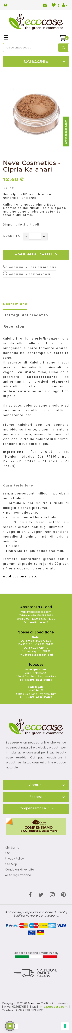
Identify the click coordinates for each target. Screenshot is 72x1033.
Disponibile (12, 224)
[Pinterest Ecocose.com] (63, 894)
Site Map (11, 864)
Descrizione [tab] (15, 304)
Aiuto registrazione (18, 875)
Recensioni (15, 326)
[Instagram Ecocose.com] (52, 894)
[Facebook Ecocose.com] (30, 894)
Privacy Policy (14, 859)
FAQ (8, 853)
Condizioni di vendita (19, 870)
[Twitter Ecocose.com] (41, 894)
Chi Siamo (12, 848)
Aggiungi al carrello (36, 254)
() (57, 5)
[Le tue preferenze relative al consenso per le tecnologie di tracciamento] (65, 1026)
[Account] (65, 5)
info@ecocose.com (54, 1007)
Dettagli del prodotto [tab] (26, 315)
